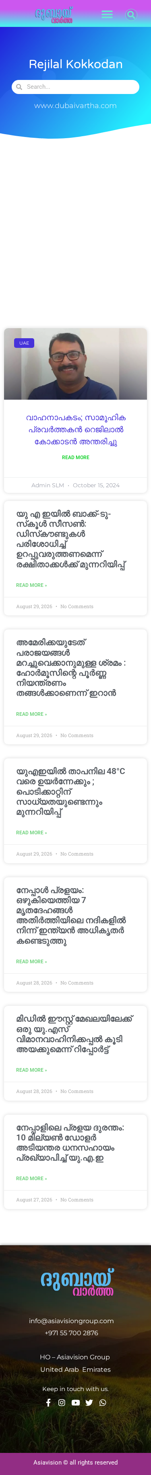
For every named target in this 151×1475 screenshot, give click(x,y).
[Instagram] (62, 1402)
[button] (107, 15)
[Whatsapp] (103, 1402)
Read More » (31, 585)
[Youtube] (75, 1402)
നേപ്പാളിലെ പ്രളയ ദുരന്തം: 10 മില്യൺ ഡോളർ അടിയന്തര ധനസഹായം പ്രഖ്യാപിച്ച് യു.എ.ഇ (70, 1143)
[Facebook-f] (48, 1402)
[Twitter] (89, 1402)
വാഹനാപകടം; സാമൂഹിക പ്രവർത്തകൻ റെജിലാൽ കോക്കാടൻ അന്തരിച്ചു (76, 430)
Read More (75, 457)
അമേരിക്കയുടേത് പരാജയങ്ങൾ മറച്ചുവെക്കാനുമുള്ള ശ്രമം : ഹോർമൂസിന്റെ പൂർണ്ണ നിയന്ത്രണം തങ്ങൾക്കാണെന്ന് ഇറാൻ (71, 667)
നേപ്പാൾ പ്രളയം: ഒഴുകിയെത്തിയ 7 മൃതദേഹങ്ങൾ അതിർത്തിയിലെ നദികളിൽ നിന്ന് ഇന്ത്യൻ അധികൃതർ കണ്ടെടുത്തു (71, 915)
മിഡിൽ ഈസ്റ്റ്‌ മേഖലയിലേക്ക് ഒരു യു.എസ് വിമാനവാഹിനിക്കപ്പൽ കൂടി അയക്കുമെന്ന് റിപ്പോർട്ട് (74, 1034)
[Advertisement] (75, 230)
